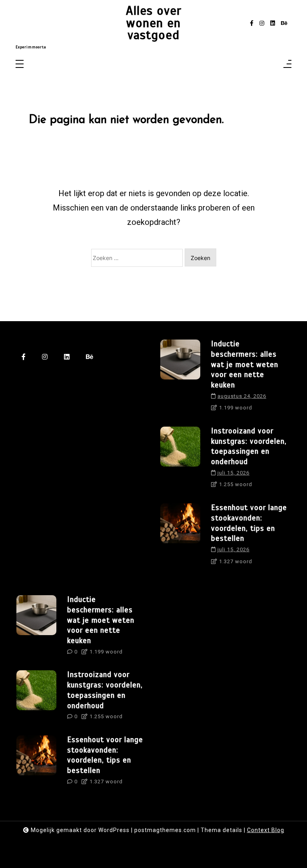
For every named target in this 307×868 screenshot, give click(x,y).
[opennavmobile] (287, 64)
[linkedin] (272, 23)
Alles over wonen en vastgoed (153, 23)
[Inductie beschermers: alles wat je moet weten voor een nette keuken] (180, 378)
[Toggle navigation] (20, 64)
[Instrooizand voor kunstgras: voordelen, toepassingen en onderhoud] (180, 460)
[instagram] (261, 23)
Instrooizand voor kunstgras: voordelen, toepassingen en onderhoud (249, 446)
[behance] (284, 23)
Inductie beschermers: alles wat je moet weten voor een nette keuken (244, 364)
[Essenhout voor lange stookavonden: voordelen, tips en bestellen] (180, 536)
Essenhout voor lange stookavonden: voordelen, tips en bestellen (249, 523)
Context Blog (265, 830)
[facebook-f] (251, 23)
